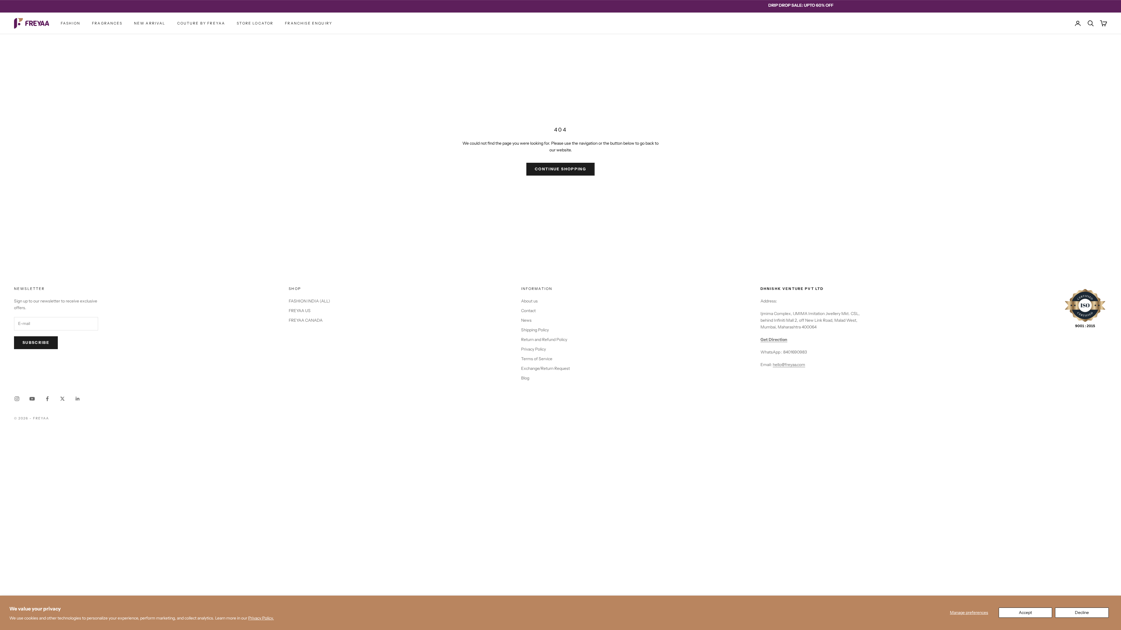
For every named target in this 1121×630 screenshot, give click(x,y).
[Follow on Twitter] (62, 399)
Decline (1082, 612)
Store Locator (255, 23)
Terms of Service (536, 358)
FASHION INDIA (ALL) (309, 301)
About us (529, 301)
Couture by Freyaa (201, 23)
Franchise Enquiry (308, 23)
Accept (1025, 612)
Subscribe (35, 342)
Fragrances (107, 23)
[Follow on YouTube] (32, 399)
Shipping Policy (535, 329)
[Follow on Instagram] (17, 399)
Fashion (70, 23)
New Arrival (150, 23)
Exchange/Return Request (545, 368)
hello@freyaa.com (789, 364)
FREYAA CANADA (306, 320)
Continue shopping (560, 169)
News (526, 320)
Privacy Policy (533, 349)
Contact (528, 310)
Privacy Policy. (261, 618)
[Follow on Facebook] (47, 399)
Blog (525, 378)
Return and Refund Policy (544, 339)
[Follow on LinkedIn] (78, 399)
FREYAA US (300, 310)
